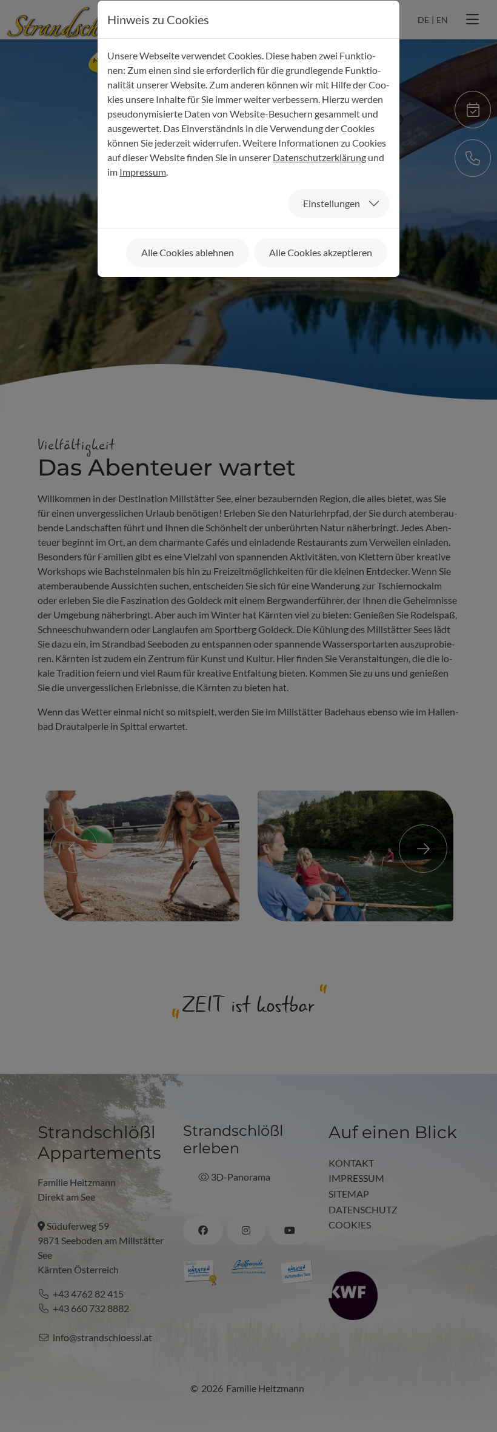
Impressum (142, 171)
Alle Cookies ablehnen (187, 252)
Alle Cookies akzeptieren (320, 252)
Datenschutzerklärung (319, 157)
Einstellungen (331, 203)
